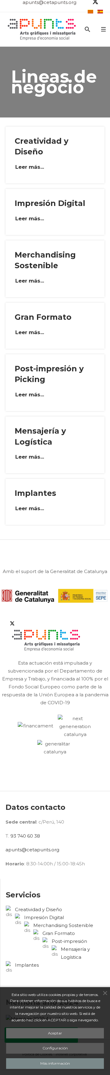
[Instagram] (7, 623)
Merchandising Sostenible (63, 925)
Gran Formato (43, 317)
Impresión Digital (50, 203)
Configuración (55, 1048)
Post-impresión (69, 941)
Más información (55, 1063)
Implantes (35, 493)
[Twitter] (46, 623)
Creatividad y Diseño (38, 909)
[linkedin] (2, 623)
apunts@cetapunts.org (32, 850)
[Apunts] (42, 29)
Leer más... (29, 167)
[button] (103, 29)
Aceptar (55, 1033)
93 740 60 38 (25, 836)
